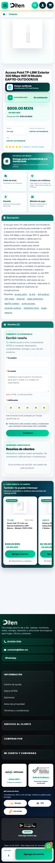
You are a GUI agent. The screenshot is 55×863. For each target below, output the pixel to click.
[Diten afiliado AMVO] (14, 775)
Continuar (28, 433)
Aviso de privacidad (14, 704)
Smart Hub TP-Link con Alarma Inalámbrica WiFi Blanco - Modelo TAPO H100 (19, 525)
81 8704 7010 (14, 641)
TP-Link (10, 131)
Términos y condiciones (16, 710)
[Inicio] (4, 14)
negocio (8, 312)
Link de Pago (17, 811)
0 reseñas (26, 147)
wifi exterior (43, 294)
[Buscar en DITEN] (35, 5)
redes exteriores (35, 299)
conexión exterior (12, 308)
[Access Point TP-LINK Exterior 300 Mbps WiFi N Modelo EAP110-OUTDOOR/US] (27, 33)
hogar (44, 308)
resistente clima (31, 308)
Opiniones (9, 697)
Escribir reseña (38, 147)
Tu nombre (12, 358)
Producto (13, 14)
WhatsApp (10, 658)
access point (21, 294)
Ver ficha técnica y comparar (20, 561)
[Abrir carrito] (50, 5)
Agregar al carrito (34, 854)
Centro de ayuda (12, 684)
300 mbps (9, 299)
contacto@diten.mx (17, 649)
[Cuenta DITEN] (42, 5)
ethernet (20, 299)
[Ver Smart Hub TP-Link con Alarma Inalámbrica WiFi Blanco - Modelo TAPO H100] (20, 506)
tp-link (32, 294)
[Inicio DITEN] (20, 5)
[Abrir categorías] (4, 5)
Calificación (12, 400)
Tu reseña (11, 371)
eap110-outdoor (11, 303)
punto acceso (28, 303)
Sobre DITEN (10, 691)
